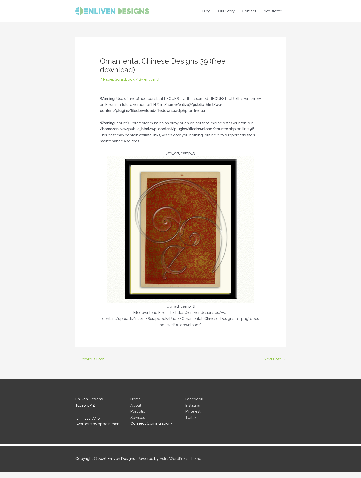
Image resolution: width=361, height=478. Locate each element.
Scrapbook (125, 79)
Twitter (191, 417)
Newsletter (273, 11)
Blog (206, 11)
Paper (108, 79)
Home (135, 399)
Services (137, 417)
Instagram (194, 405)
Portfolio (137, 411)
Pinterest (192, 411)
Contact (249, 11)
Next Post (274, 359)
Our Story (226, 11)
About (135, 405)
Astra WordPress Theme (180, 458)
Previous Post (90, 359)
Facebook (194, 399)
